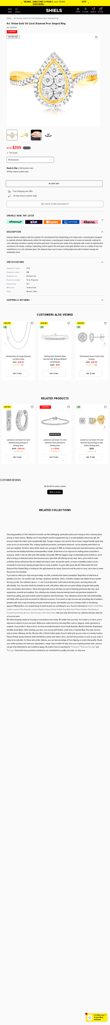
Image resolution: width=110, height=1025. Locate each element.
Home (9, 18)
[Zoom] (96, 37)
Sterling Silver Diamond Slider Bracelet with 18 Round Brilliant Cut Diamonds (55, 359)
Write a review (55, 492)
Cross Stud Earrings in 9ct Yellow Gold (40, 612)
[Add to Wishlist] (32, 323)
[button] (3, 344)
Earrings (10, 650)
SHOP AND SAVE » (55, 4)
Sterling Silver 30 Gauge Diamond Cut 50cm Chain (18, 357)
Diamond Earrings (88, 647)
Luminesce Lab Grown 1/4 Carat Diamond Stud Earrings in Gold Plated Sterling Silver (91, 443)
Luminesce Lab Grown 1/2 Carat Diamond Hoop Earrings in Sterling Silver (18, 443)
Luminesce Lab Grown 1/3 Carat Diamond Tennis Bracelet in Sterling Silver (55, 443)
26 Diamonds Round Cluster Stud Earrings (92, 357)
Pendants (75, 647)
